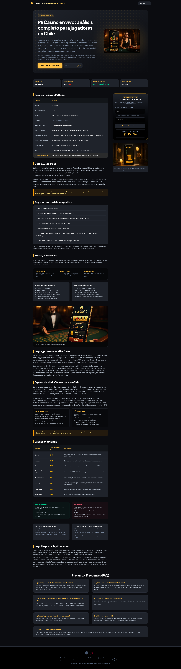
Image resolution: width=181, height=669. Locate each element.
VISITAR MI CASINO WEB (50, 66)
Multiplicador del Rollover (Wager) (127, 116)
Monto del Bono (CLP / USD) (124, 107)
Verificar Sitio (144, 3)
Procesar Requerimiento (130, 126)
